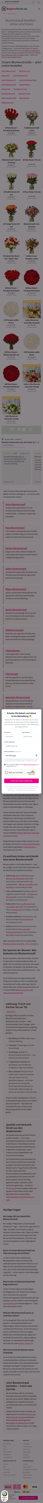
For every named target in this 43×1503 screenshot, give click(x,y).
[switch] (4, 1500)
